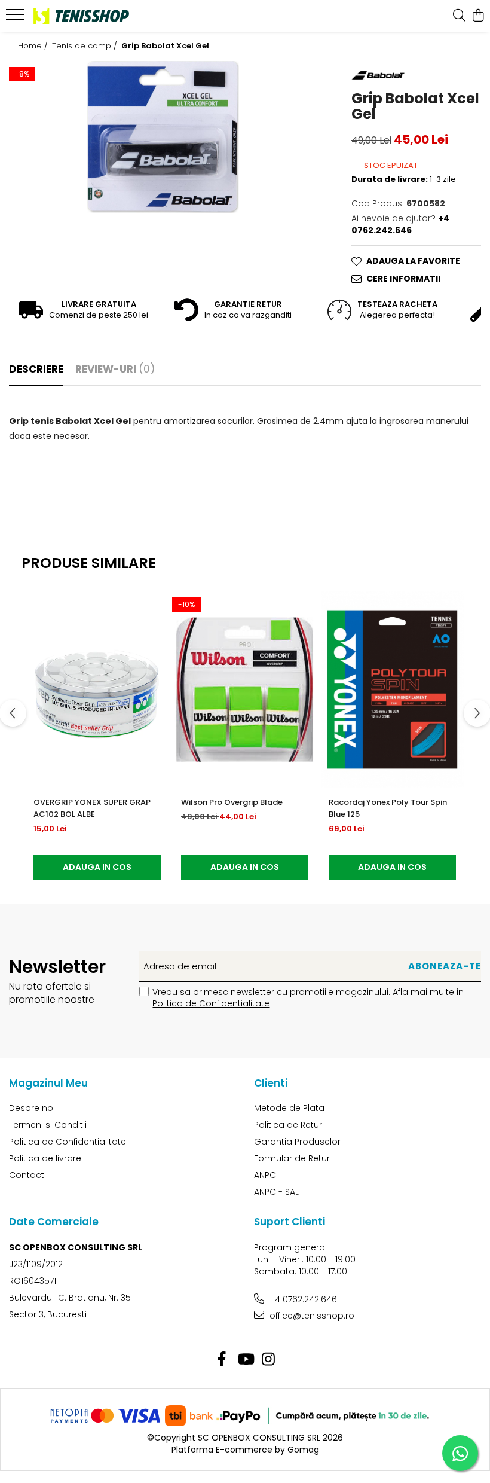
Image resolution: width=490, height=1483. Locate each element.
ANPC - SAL (276, 1192)
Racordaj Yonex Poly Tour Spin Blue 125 (388, 808)
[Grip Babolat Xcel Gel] (163, 137)
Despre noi (32, 1108)
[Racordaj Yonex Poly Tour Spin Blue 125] (392, 689)
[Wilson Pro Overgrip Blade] (244, 689)
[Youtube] (245, 1360)
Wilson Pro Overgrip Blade (232, 802)
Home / (34, 46)
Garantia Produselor (297, 1142)
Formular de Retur (292, 1158)
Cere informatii (403, 279)
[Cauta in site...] (459, 16)
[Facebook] (222, 1360)
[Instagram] (268, 1360)
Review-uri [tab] (115, 369)
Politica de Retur (288, 1125)
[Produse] (16, 18)
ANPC (265, 1175)
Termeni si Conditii (48, 1125)
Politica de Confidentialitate (211, 1003)
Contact (26, 1175)
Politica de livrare (45, 1158)
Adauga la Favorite (413, 261)
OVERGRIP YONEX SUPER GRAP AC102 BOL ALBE (92, 808)
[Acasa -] (81, 15)
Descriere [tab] (36, 369)
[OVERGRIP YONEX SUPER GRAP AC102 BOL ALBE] (97, 689)
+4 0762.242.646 (302, 1299)
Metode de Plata (289, 1108)
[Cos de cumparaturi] (477, 16)
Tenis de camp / (86, 46)
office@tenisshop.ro (310, 1316)
